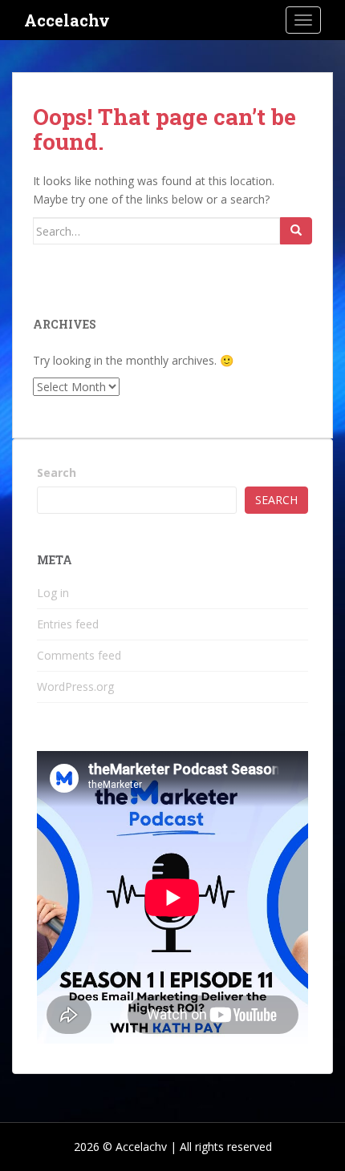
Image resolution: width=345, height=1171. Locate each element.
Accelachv (67, 20)
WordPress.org (75, 686)
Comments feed (79, 655)
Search (56, 472)
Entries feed (68, 624)
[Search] (296, 230)
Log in (53, 592)
